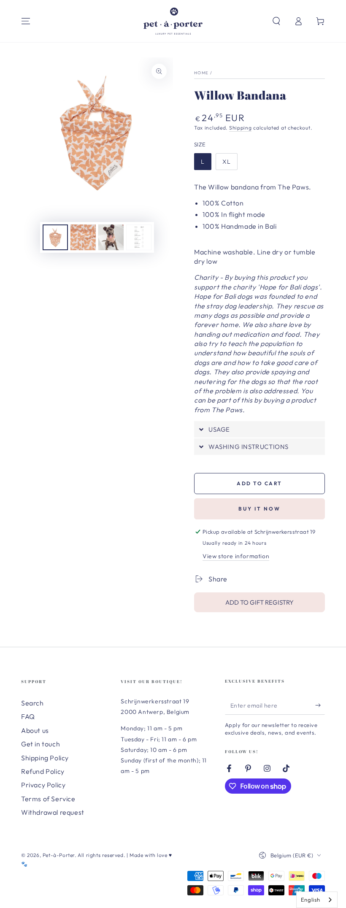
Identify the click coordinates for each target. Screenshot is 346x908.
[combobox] (317, 900)
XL (226, 161)
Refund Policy (43, 771)
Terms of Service (48, 798)
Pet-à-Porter (59, 855)
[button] (276, 21)
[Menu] (26, 21)
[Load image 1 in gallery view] (55, 237)
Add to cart (259, 483)
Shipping (240, 127)
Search (32, 703)
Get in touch (40, 744)
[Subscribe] (320, 705)
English (310, 899)
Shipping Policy (45, 758)
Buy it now (259, 508)
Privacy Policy (43, 785)
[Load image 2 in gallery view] (83, 237)
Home (201, 73)
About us (35, 730)
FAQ (28, 716)
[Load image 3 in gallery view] (111, 237)
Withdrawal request (52, 812)
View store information (236, 556)
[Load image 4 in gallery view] (138, 237)
